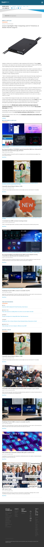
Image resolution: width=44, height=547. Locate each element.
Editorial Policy (36, 530)
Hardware (4, 118)
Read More (4, 157)
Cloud (20, 183)
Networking (25, 146)
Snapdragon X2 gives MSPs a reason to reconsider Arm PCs (16, 290)
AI (10, 6)
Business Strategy (15, 183)
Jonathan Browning (11, 222)
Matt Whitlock (10, 152)
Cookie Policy (36, 527)
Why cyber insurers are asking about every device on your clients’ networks (17, 311)
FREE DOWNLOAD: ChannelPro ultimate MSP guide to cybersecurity (18, 452)
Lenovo (39, 63)
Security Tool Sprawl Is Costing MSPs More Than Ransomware (15, 316)
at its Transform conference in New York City (24, 112)
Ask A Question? (8, 526)
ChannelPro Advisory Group (8, 520)
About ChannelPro (8, 512)
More (27, 6)
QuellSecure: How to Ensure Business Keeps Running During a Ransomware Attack (19, 321)
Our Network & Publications (8, 518)
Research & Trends (37, 146)
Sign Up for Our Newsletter (8, 522)
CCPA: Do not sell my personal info (36, 533)
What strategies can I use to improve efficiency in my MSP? (14, 325)
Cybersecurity (19, 6)
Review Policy (36, 520)
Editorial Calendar (8, 515)
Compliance (14, 6)
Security (3, 147)
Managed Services (19, 146)
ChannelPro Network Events (17, 512)
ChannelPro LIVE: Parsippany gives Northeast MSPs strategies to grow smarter (20, 388)
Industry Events (28, 183)
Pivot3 (36, 99)
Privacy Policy (36, 525)
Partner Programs (30, 146)
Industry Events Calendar (16, 515)
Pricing (24, 6)
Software (7, 147)
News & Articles (6, 20)
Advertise (23, 513)
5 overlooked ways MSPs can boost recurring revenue (14, 221)
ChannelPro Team (11, 187)
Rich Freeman (11, 23)
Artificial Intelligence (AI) (7, 146)
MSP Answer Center (6, 489)
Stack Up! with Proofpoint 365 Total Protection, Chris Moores (15, 306)
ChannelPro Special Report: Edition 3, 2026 (12, 186)
